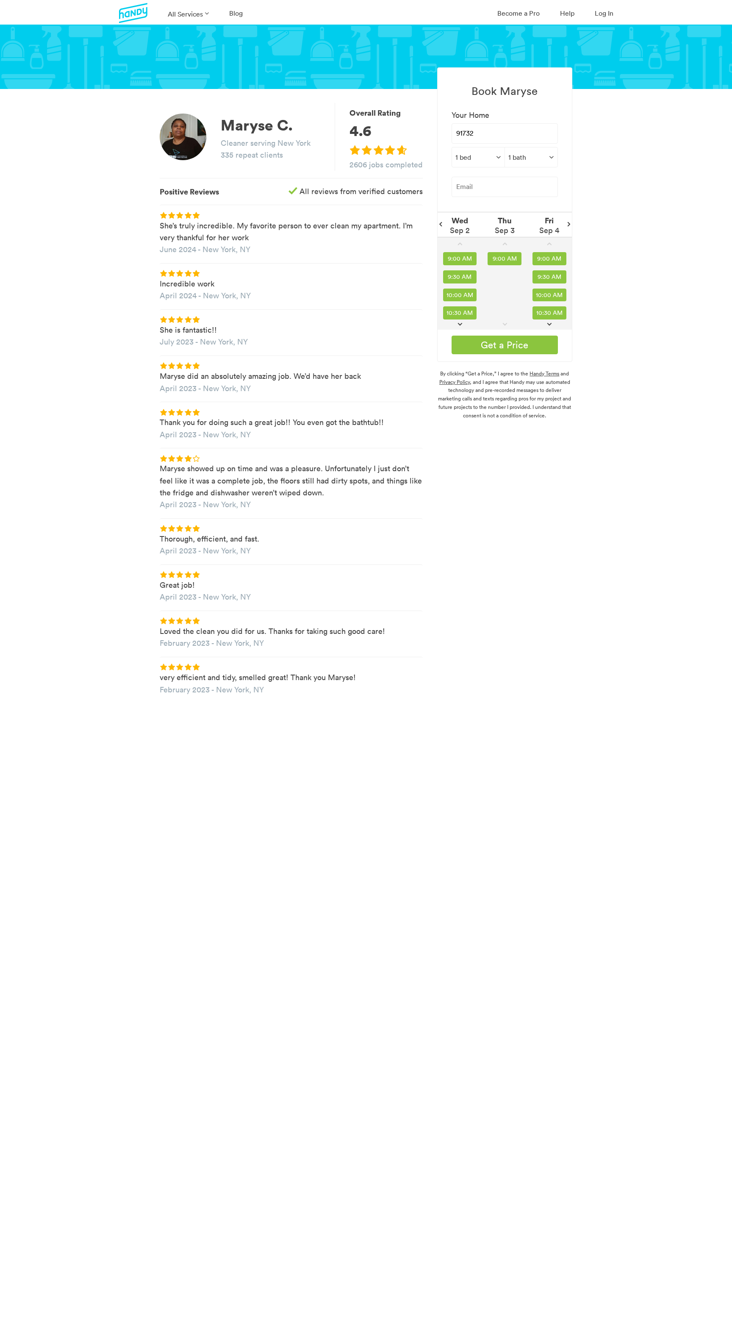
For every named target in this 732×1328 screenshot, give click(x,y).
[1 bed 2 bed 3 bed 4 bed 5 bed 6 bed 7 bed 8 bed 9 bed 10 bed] (478, 157)
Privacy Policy (454, 382)
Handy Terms (544, 373)
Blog (236, 13)
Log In (604, 13)
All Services (185, 14)
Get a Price (504, 344)
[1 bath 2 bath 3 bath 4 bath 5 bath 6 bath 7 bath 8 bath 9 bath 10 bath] (531, 157)
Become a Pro (518, 13)
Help (567, 13)
